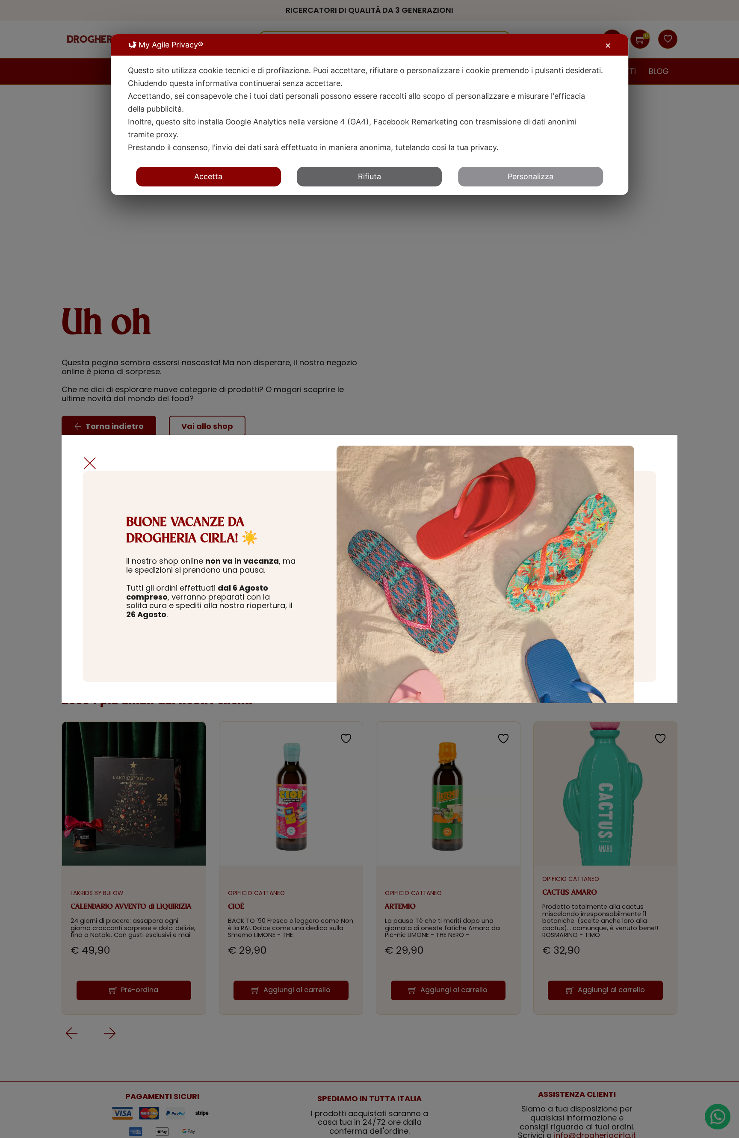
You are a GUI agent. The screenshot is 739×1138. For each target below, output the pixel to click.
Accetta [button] (208, 176)
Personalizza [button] (530, 176)
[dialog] (369, 114)
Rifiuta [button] (369, 176)
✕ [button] (608, 45)
